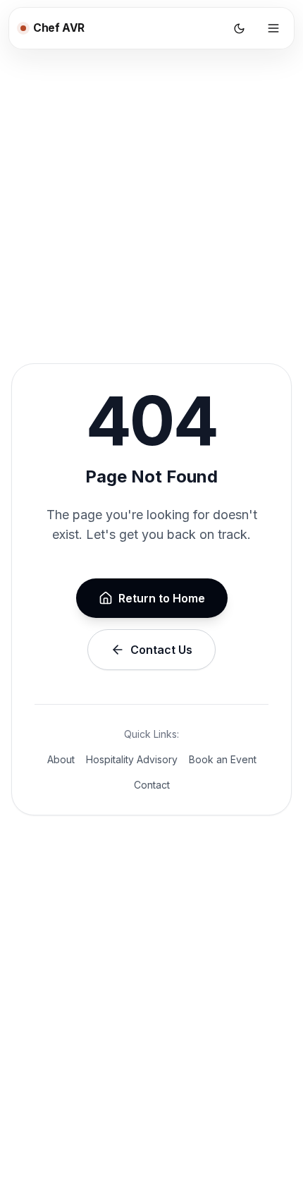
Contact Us (161, 650)
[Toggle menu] (273, 28)
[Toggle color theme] (239, 28)
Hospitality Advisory (132, 759)
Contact (152, 785)
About (61, 759)
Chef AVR (59, 28)
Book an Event (222, 759)
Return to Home (161, 598)
